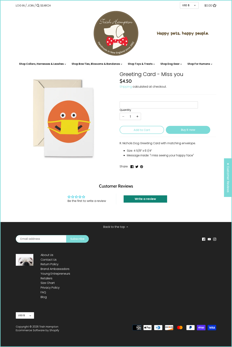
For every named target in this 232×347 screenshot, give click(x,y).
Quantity (125, 110)
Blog (44, 297)
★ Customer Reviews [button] (228, 177)
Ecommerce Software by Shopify (37, 330)
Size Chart (48, 283)
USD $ (185, 5)
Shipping (126, 87)
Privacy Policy (50, 288)
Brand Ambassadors (55, 269)
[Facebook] (203, 239)
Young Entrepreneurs (55, 274)
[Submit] (38, 6)
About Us (47, 255)
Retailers (46, 278)
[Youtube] (209, 239)
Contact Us (49, 260)
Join (30, 5)
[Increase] (137, 116)
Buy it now (188, 130)
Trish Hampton (48, 326)
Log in (20, 5)
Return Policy (50, 264)
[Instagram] (214, 239)
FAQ (43, 292)
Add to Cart (142, 130)
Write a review (145, 199)
